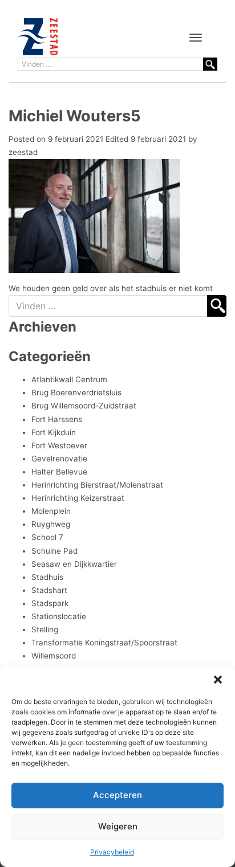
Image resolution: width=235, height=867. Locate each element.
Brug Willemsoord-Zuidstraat (83, 405)
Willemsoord (53, 655)
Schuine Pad (54, 550)
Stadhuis (47, 577)
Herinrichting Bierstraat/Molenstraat (97, 484)
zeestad (23, 152)
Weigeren (117, 826)
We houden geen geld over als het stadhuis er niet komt (111, 288)
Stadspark (49, 603)
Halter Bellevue (59, 471)
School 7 (47, 537)
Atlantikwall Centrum (69, 379)
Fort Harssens (56, 419)
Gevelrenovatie (59, 458)
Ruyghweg (50, 524)
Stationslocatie (58, 616)
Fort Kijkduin (53, 432)
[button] (218, 679)
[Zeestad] (38, 37)
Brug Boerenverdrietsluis (76, 392)
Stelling (44, 629)
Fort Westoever (59, 445)
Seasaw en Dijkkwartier (74, 564)
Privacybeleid (112, 852)
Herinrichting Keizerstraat (77, 497)
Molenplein (51, 511)
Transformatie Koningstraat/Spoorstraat (104, 642)
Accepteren (117, 795)
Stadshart (49, 590)
